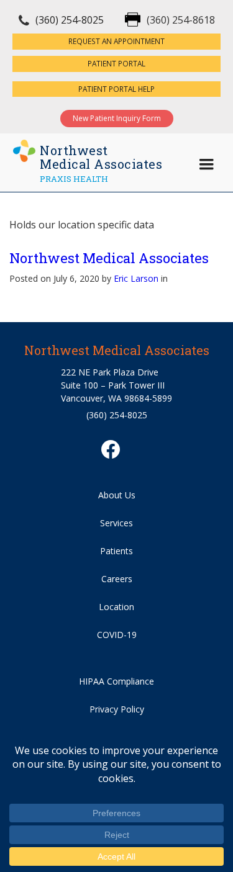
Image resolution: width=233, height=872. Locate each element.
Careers (116, 579)
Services (116, 523)
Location (116, 607)
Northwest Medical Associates (109, 258)
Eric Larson (136, 278)
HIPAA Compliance (116, 681)
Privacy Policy (116, 709)
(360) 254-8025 (69, 20)
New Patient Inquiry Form (117, 118)
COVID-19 (117, 635)
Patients (116, 551)
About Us (116, 495)
